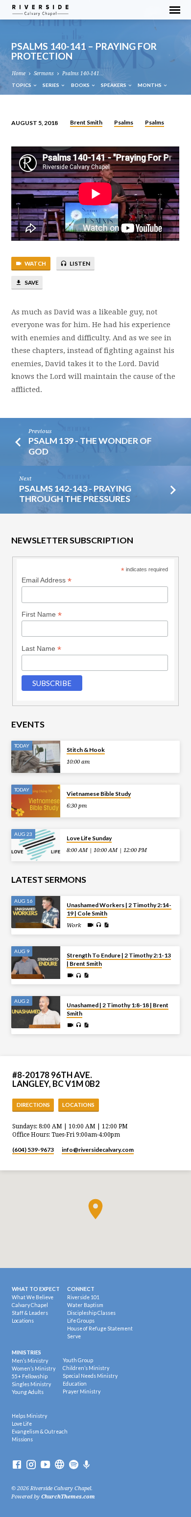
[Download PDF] (106, 925)
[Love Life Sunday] (35, 845)
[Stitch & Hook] (35, 757)
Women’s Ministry (33, 1369)
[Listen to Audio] (99, 925)
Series (51, 85)
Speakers (114, 85)
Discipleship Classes (91, 1313)
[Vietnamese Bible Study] (35, 801)
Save (31, 282)
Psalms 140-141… (83, 73)
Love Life (22, 1424)
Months (150, 85)
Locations (78, 1104)
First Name (42, 614)
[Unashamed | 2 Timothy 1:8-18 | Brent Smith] (35, 1012)
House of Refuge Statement (100, 1328)
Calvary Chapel (30, 1305)
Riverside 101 (83, 1297)
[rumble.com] (59, 1465)
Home (18, 73)
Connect (81, 1289)
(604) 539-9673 (33, 1149)
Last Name (41, 648)
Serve (74, 1336)
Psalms (123, 122)
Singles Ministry (31, 1384)
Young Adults (28, 1392)
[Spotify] (73, 1465)
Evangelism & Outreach (40, 1431)
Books (81, 85)
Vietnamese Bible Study (99, 793)
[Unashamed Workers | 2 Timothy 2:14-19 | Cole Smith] (35, 912)
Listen (79, 263)
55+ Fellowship (30, 1376)
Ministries (26, 1352)
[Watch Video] (90, 925)
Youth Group (78, 1360)
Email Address (47, 580)
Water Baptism (85, 1305)
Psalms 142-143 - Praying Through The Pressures (75, 493)
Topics (22, 85)
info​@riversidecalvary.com (98, 1149)
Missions (22, 1439)
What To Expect (36, 1289)
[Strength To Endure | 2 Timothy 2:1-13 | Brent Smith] (35, 962)
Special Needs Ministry (90, 1376)
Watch (35, 263)
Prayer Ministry (81, 1391)
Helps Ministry (29, 1416)
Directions (33, 1104)
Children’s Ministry (86, 1368)
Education (75, 1384)
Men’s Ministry (30, 1361)
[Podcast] (86, 1465)
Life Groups (81, 1321)
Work (74, 925)
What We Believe (32, 1297)
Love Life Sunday (89, 838)
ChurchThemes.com (68, 1497)
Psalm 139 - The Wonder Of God (90, 445)
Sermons (44, 73)
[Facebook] (17, 1465)
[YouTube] (45, 1465)
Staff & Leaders (30, 1313)
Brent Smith (86, 122)
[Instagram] (31, 1465)
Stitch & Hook (86, 749)
